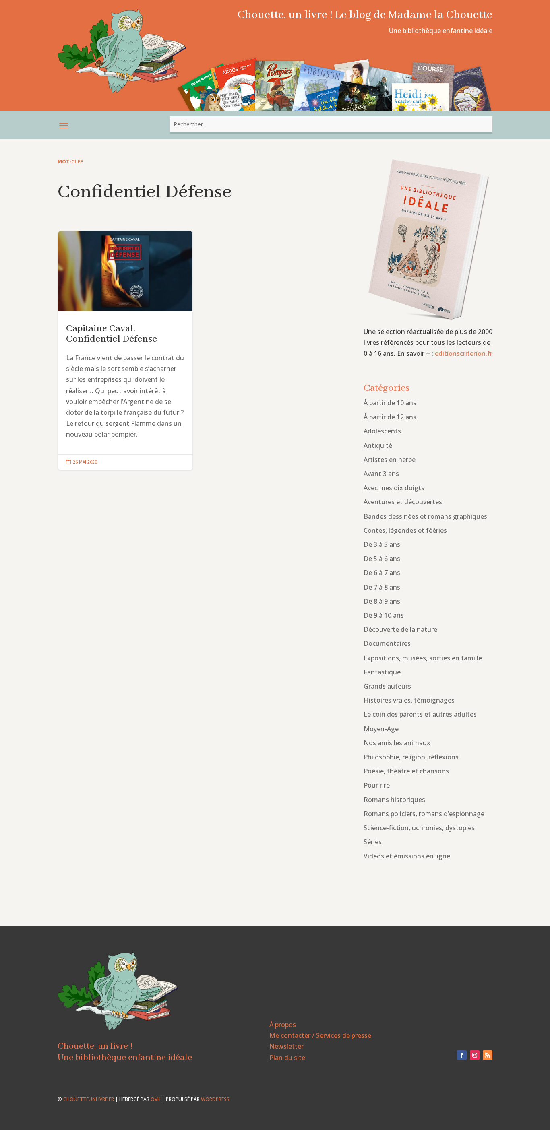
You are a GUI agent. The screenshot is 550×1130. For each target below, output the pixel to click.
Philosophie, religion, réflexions (411, 757)
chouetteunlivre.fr (88, 1099)
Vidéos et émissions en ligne (407, 856)
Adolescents (382, 431)
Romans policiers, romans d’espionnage (424, 813)
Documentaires (387, 643)
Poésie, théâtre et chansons (406, 771)
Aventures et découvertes (403, 501)
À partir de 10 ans (390, 402)
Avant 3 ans (381, 473)
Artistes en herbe (390, 459)
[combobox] (331, 124)
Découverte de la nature (400, 629)
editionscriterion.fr (463, 353)
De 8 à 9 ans (382, 601)
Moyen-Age (381, 728)
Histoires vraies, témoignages (409, 700)
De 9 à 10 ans (384, 615)
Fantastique (382, 672)
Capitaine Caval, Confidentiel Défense (125, 350)
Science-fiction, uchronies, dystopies (419, 827)
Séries (373, 841)
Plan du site (287, 1057)
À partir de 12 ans (390, 416)
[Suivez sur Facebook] (462, 1055)
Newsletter (286, 1046)
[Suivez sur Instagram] (475, 1055)
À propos (282, 1024)
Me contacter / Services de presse (320, 1035)
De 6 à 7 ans (382, 572)
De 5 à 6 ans (382, 558)
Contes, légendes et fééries (405, 530)
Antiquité (378, 445)
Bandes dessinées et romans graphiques (425, 516)
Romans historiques (394, 799)
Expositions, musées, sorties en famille (423, 658)
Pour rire (377, 785)
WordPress (215, 1099)
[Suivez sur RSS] (487, 1055)
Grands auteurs (387, 686)
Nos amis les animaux (397, 742)
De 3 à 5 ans (382, 544)
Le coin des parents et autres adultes (420, 714)
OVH (156, 1099)
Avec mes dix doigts (394, 487)
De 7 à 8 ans (382, 587)
